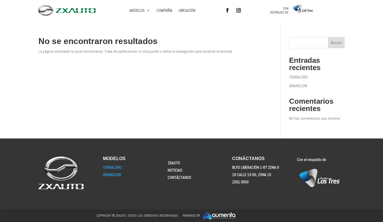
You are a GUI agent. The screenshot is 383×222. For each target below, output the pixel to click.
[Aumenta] (244, 216)
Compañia (164, 10)
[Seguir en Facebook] (227, 10)
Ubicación (187, 10)
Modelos (137, 10)
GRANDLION (298, 85)
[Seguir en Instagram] (238, 10)
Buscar (336, 42)
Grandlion (112, 174)
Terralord (112, 167)
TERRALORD (298, 77)
